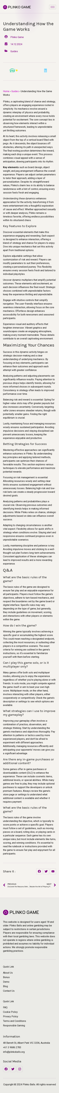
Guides (15, 91)
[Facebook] (6, 1069)
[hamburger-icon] (52, 7)
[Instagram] (20, 1069)
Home (6, 91)
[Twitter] (13, 1069)
